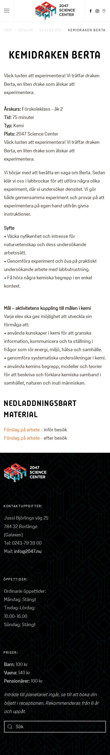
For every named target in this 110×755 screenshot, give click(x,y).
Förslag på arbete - (24, 429)
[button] (6, 10)
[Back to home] (55, 10)
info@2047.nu (27, 551)
